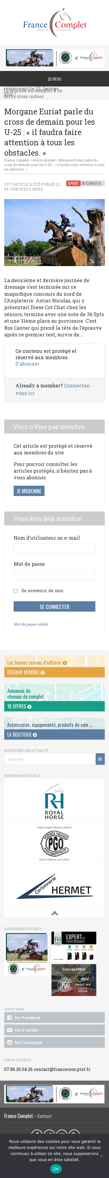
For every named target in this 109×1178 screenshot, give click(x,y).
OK (56, 1168)
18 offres (17, 706)
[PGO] (74, 980)
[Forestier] (54, 52)
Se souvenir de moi (42, 590)
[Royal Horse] (54, 801)
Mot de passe (29, 564)
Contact (44, 1116)
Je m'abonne (29, 491)
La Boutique (20, 734)
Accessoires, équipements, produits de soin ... (49, 724)
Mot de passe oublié (31, 624)
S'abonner (27, 363)
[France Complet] (54, 22)
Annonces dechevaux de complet (25, 693)
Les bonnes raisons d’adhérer (35, 662)
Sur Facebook (27, 1017)
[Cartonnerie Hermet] (54, 886)
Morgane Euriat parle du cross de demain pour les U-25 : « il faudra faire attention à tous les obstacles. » (54, 164)
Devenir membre (24, 672)
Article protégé (43, 160)
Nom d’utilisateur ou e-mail (47, 538)
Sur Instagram (28, 1042)
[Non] (101, 1156)
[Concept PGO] (54, 843)
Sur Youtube (26, 1030)
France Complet (16, 160)
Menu (56, 79)
